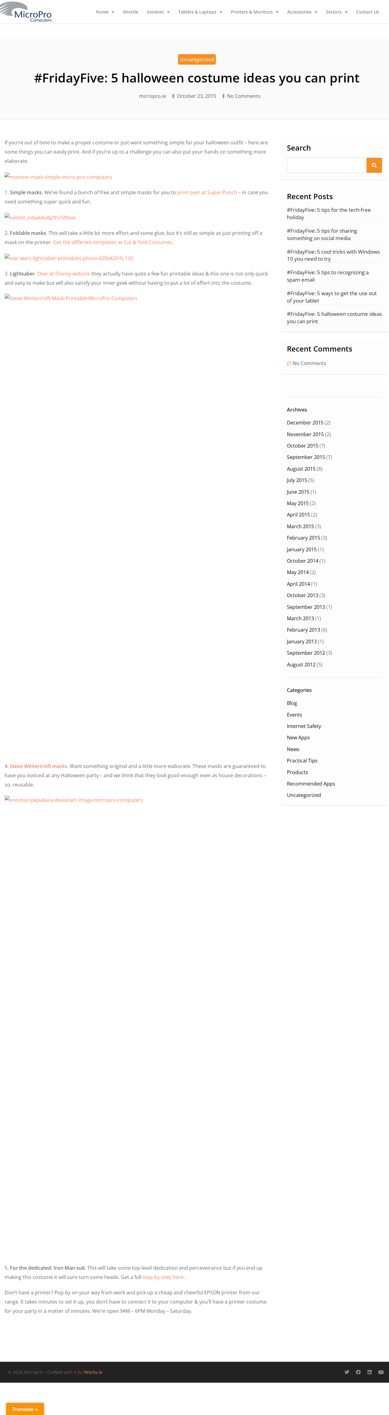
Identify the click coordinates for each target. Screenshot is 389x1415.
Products (297, 772)
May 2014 (298, 572)
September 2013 (306, 607)
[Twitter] (347, 1372)
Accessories (299, 12)
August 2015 (301, 468)
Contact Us (367, 12)
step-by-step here (163, 1277)
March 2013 (300, 618)
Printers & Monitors (252, 12)
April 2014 (298, 584)
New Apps (298, 737)
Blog (292, 703)
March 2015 (300, 526)
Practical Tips (302, 760)
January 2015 (302, 549)
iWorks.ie (93, 1372)
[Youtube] (381, 1372)
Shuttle (130, 12)
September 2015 (306, 457)
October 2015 (302, 445)
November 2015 (305, 434)
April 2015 (298, 514)
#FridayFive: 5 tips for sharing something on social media (322, 234)
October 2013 (302, 595)
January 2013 (302, 641)
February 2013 (303, 629)
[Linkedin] (370, 1372)
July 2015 (297, 480)
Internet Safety (304, 726)
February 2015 (303, 537)
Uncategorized (197, 59)
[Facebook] (358, 1372)
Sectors (334, 12)
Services (155, 12)
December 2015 (305, 422)
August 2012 (301, 664)
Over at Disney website (63, 273)
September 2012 (306, 652)
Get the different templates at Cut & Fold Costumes (112, 242)
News (293, 749)
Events (294, 714)
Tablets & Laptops (197, 12)
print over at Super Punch (207, 192)
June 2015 (298, 491)
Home (102, 12)
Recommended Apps (311, 783)
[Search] (374, 165)
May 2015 (298, 503)
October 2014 (302, 560)
